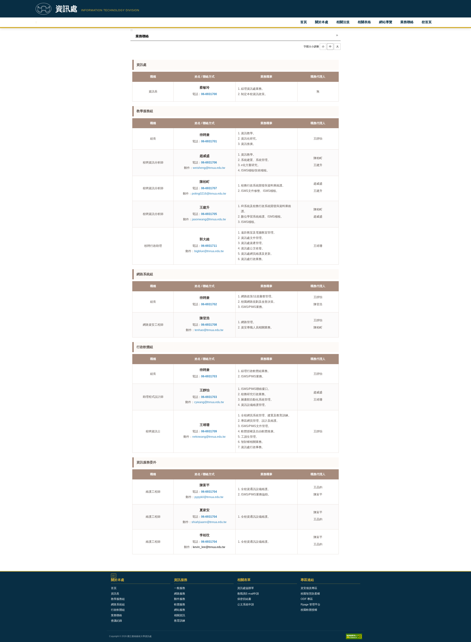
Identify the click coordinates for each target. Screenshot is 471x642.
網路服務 (179, 593)
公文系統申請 (245, 604)
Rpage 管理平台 (310, 604)
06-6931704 (209, 491)
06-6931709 (209, 431)
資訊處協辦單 (245, 588)
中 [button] (330, 46)
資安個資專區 (309, 588)
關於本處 (321, 22)
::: (36, 22)
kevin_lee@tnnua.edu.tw (209, 547)
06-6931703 (209, 376)
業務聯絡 (407, 22)
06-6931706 (209, 162)
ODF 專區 (307, 598)
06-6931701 (209, 141)
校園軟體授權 (309, 609)
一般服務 (179, 588)
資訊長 (115, 593)
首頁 (303, 22)
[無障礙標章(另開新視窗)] (354, 636)
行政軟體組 (118, 609)
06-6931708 (209, 324)
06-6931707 (209, 188)
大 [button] (337, 46)
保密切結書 (244, 598)
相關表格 (364, 22)
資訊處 (66, 9)
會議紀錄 (116, 620)
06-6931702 (209, 304)
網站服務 (179, 609)
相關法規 (343, 22)
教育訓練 (179, 620)
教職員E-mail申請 (248, 593)
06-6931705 (209, 214)
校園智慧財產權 (310, 593)
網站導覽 (385, 22)
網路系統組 (118, 604)
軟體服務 (179, 604)
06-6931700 (209, 94)
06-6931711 (209, 245)
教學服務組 (118, 598)
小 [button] (323, 46)
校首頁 (427, 22)
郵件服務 (179, 598)
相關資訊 (179, 615)
